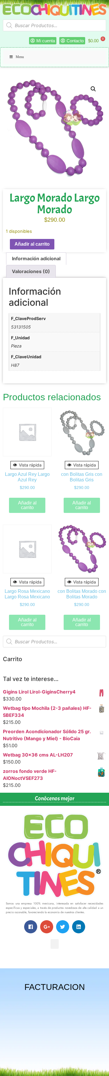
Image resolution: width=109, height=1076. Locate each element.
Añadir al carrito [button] (27, 505)
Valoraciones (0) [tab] (31, 271)
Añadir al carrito (32, 244)
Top (102, 1068)
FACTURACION (54, 987)
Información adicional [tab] (36, 258)
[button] (93, 89)
